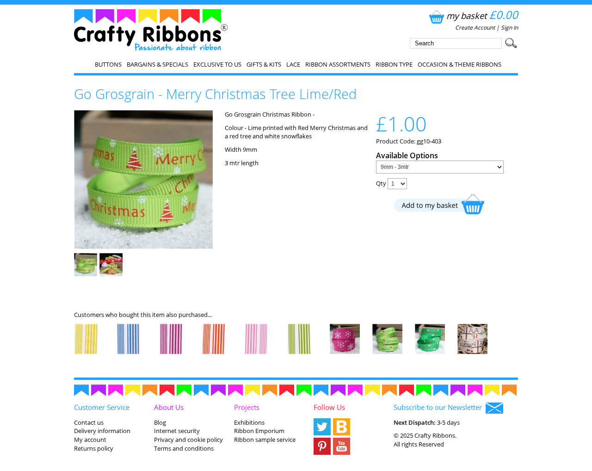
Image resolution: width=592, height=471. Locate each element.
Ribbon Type (394, 64)
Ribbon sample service (265, 439)
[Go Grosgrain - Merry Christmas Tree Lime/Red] (143, 246)
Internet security (177, 431)
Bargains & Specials (157, 64)
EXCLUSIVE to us (217, 64)
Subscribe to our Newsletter (440, 407)
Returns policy (93, 448)
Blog (160, 422)
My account (90, 439)
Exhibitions (249, 422)
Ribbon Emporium (259, 431)
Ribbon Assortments (337, 64)
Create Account (475, 27)
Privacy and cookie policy (188, 439)
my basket (482, 15)
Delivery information (102, 431)
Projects (246, 407)
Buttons (108, 64)
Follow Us (329, 407)
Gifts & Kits (264, 64)
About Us (169, 407)
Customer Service (102, 407)
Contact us (89, 422)
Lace (293, 64)
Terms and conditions (184, 448)
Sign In (509, 27)
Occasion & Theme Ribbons (459, 64)
